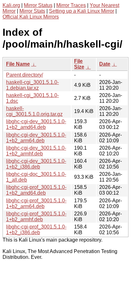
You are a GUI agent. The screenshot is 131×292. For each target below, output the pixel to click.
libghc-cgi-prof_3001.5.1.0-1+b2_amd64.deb (36, 190)
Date (104, 64)
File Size (79, 64)
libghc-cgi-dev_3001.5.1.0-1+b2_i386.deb (36, 163)
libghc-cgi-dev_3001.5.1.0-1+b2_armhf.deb (36, 150)
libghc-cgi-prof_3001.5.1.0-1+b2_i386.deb (36, 229)
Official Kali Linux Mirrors (31, 16)
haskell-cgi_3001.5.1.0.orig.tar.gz (34, 111)
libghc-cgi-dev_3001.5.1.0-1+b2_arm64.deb (36, 137)
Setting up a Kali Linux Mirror (81, 11)
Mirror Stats (32, 11)
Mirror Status (38, 5)
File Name (18, 64)
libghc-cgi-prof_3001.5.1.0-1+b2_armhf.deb (36, 216)
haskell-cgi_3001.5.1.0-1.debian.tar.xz (32, 85)
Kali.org (11, 5)
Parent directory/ (24, 75)
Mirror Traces (71, 5)
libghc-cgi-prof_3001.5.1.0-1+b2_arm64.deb (36, 203)
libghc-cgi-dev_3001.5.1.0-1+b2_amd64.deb (36, 124)
